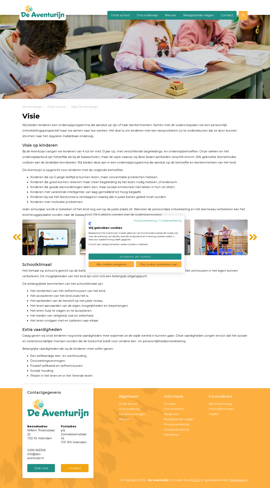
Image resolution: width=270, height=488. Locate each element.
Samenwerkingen (132, 414)
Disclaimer (171, 434)
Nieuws (170, 15)
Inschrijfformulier (221, 409)
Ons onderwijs (147, 15)
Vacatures (171, 414)
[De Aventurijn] (42, 12)
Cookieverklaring (176, 429)
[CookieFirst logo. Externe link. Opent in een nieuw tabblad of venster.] (90, 223)
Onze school (120, 15)
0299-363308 (36, 450)
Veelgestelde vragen (198, 15)
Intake (213, 414)
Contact (227, 15)
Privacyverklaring (176, 424)
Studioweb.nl (239, 480)
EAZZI (195, 480)
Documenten (174, 409)
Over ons (41, 468)
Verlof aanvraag (220, 404)
